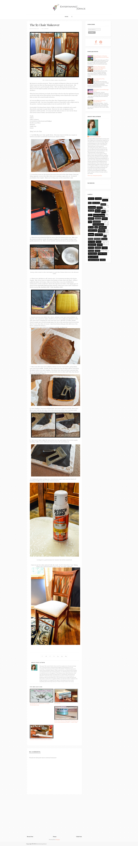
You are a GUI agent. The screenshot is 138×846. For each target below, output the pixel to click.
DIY (103, 212)
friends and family (98, 224)
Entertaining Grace (35, 28)
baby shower (96, 203)
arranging (98, 198)
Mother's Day (97, 238)
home (91, 234)
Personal (91, 247)
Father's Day (97, 218)
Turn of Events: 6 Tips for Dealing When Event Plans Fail (101, 57)
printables (97, 247)
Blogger (58, 839)
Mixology (91, 238)
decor (97, 211)
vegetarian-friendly (94, 259)
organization (92, 244)
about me (91, 198)
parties (99, 245)
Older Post (79, 836)
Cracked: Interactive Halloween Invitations (41, 739)
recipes (104, 248)
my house (104, 239)
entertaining (99, 215)
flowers (104, 218)
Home (66, 16)
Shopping (91, 250)
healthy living (93, 230)
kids (105, 236)
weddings (102, 259)
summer (97, 250)
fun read (91, 227)
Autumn (105, 200)
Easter (90, 215)
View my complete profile (95, 175)
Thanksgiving (92, 253)
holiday (101, 231)
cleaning (99, 207)
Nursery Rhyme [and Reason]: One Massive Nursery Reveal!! (99, 68)
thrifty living (102, 253)
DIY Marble (57, 703)
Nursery (98, 241)
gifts (96, 227)
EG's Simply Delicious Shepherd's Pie (99, 101)
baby (90, 203)
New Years (91, 241)
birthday (103, 204)
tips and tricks (93, 257)
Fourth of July (96, 221)
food (90, 222)
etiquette (91, 218)
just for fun (98, 234)
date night (91, 210)
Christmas (92, 207)
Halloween (102, 227)
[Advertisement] (54, 805)
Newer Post (30, 836)
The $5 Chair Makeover (45, 25)
